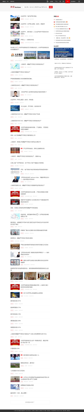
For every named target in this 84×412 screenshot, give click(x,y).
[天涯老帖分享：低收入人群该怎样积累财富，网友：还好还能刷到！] (64, 53)
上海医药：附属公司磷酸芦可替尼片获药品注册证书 (25, 142)
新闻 (11, 395)
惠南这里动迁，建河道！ (28, 363)
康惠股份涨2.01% (15, 327)
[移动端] (47, 1)
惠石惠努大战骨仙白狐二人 (31, 355)
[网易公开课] (51, 1)
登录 (67, 1)
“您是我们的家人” (59, 19)
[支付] (60, 1)
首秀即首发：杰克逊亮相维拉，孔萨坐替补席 (63, 59)
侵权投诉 (68, 410)
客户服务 (44, 410)
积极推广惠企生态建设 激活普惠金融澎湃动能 (34, 230)
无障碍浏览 (12, 1)
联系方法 (37, 410)
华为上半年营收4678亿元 (61, 35)
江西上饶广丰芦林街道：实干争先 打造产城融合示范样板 (27, 163)
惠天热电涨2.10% (15, 314)
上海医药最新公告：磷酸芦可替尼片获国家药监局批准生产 (27, 185)
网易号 (22, 19)
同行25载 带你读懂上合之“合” (62, 26)
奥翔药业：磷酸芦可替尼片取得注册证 (21, 238)
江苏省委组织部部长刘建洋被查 (62, 24)
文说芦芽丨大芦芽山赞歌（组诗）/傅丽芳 (33, 24)
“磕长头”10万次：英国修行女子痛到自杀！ (63, 63)
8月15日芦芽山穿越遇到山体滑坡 (33, 293)
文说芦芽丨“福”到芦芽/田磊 (28, 16)
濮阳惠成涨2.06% (15, 321)
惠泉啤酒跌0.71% (15, 307)
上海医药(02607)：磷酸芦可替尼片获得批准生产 (24, 85)
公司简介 (33, 410)
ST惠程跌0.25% (14, 348)
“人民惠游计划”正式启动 (17, 371)
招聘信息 (41, 410)
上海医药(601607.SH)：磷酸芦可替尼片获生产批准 (25, 114)
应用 (7, 1)
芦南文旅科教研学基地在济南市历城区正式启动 (34, 245)
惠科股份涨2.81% (15, 301)
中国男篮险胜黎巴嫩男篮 (61, 22)
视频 (22, 151)
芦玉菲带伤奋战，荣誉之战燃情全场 (33, 148)
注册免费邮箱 (73, 1)
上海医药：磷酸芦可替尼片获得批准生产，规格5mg (25, 156)
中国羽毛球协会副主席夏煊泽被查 (62, 31)
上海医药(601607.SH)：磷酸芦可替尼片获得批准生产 (25, 121)
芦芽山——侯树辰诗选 (27, 40)
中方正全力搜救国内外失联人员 (62, 28)
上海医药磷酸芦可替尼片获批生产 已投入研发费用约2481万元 (28, 334)
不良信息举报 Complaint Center (56, 410)
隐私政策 (48, 410)
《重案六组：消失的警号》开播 (62, 38)
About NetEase (28, 410)
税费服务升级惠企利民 (27, 385)
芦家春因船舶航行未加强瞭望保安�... (21, 79)
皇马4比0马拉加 (59, 33)
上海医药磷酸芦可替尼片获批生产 (20, 72)
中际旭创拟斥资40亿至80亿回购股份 (63, 40)
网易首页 (4, 1)
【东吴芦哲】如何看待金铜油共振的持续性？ (34, 92)
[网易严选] (56, 1)
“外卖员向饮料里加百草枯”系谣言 (62, 42)
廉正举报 (64, 410)
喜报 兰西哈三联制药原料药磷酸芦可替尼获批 (24, 208)
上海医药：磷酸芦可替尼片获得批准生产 (32, 64)
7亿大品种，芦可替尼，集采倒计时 (31, 106)
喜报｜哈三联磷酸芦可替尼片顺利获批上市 (22, 135)
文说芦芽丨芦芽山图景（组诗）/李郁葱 (21, 100)
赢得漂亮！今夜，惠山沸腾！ (19, 393)
